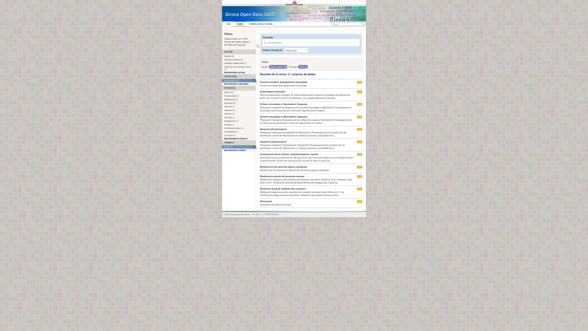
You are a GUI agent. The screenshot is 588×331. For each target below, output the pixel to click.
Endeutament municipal (272, 91)
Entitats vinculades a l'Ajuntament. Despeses (283, 104)
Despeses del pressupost (273, 129)
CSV (360, 82)
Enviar (257, 46)
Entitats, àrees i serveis (261, 23)
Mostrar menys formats (235, 150)
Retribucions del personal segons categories (283, 166)
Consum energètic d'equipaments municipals (283, 82)
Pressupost (266, 201)
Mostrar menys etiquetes (235, 139)
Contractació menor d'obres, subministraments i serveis (289, 154)
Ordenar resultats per (272, 50)
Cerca (363, 24)
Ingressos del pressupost (273, 141)
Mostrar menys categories (236, 84)
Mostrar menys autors (234, 72)
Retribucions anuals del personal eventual (282, 176)
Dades (240, 23)
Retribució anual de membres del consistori (283, 188)
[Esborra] (285, 67)
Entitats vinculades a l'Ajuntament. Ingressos (283, 116)
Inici (229, 23)
